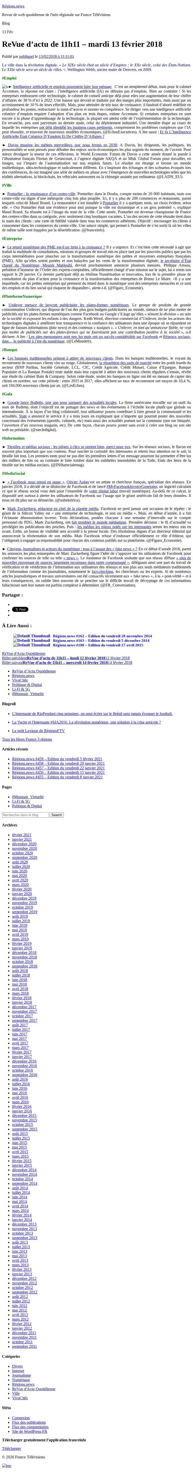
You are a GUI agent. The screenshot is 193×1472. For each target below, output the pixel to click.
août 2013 (20, 1242)
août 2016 (20, 1079)
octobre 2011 (22, 1342)
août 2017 (20, 1025)
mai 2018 (19, 984)
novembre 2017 (24, 1011)
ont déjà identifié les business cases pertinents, (76, 127)
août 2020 (20, 862)
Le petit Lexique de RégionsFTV (38, 731)
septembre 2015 (24, 1129)
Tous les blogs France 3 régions (27, 739)
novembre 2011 (24, 1337)
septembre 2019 (24, 912)
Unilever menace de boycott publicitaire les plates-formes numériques (69, 305)
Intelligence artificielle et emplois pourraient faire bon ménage (62, 87)
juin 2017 (19, 1034)
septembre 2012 (24, 1292)
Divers (17, 1366)
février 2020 (21, 889)
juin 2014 (19, 1197)
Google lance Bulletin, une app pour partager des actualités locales (62, 402)
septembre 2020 (24, 857)
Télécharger (11, 1448)
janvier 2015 (22, 1165)
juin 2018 (19, 980)
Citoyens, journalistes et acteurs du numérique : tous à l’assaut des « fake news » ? (72, 549)
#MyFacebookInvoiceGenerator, (132, 486)
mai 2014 (19, 1201)
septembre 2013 (24, 1238)
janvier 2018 (22, 1002)
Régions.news (13, 6)
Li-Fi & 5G (21, 689)
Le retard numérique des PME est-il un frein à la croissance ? (56, 247)
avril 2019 (20, 934)
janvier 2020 (22, 894)
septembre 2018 (24, 966)
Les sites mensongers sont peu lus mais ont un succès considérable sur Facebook (93, 336)
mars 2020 (20, 884)
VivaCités (20, 680)
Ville (16, 1393)
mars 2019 (20, 939)
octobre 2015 (22, 1124)
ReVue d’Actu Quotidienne (34, 671)
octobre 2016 (22, 1070)
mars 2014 (20, 1210)
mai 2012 (19, 1310)
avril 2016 (20, 1097)
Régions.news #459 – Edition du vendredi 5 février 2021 (57, 759)
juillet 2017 (21, 1029)
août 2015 (20, 1133)
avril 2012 (20, 1315)
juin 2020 (19, 871)
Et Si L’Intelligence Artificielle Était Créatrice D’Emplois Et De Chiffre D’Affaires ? (96, 134)
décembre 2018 (24, 952)
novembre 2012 (24, 1283)
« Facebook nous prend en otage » (36, 482)
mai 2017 (19, 1038)
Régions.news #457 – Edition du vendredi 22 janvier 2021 (58, 768)
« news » (70, 558)
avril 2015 (20, 1152)
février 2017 (21, 1052)
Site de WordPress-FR (29, 1431)
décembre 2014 (24, 1170)
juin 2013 (19, 1251)
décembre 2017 (24, 1007)
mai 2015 (19, 1147)
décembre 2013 (24, 1224)
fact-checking (102, 571)
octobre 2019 (22, 907)
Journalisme (21, 1375)
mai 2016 (19, 1093)
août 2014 (20, 1188)
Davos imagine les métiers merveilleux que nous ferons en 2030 (62, 145)
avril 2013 (20, 1260)
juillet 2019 (21, 921)
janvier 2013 (22, 1274)
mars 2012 (20, 1319)
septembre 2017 (24, 1020)
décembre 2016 (24, 1061)
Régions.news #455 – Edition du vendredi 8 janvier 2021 (57, 777)
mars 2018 (20, 993)
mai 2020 (19, 875)
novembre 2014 (24, 1174)
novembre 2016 (24, 1066)
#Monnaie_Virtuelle (28, 694)
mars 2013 (20, 1265)
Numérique (21, 1380)
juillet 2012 (21, 1301)
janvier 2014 (22, 1219)
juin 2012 (19, 1305)
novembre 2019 (24, 903)
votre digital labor (103, 491)
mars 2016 (20, 1102)
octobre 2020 (22, 853)
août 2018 (20, 971)
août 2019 (20, 916)
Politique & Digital (27, 685)
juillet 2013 (21, 1247)
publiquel (26, 56)
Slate (23, 416)
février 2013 (21, 1269)
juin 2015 (19, 1143)
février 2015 (21, 1161)
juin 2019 (19, 925)
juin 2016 (19, 1088)
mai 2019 (19, 930)
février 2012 (21, 1324)
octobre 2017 (22, 1016)
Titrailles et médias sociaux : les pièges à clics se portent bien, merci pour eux (68, 447)
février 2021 (21, 835)
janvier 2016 (22, 1111)
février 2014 (21, 1215)
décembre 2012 (24, 1278)
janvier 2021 (22, 839)
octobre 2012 (22, 1287)
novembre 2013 (24, 1229)
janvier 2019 (22, 948)
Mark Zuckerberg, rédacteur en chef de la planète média (52, 509)
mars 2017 (20, 1047)
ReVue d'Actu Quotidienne (23, 653)
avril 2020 (20, 880)
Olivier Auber (78, 482)
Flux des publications (29, 1422)
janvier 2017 (22, 1057)
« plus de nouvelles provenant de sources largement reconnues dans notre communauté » (96, 560)
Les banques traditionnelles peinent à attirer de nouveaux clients (60, 358)
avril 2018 (20, 989)
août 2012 (20, 1296)
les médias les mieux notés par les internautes (114, 527)
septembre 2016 (24, 1075)
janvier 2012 (22, 1328)
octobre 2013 (22, 1233)
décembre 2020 (24, 844)
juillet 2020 (21, 866)
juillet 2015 (21, 1138)
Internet (18, 1371)
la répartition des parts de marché (125, 363)
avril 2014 (20, 1206)
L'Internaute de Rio (92, 713)
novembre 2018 (24, 957)
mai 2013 (19, 1256)
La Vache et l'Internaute (86, 722)
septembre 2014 (24, 1183)
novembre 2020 (24, 848)
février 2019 (21, 943)
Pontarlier (110, 203)
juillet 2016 (21, 1084)
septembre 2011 (24, 1346)
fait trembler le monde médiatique (99, 522)
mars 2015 (20, 1156)
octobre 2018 (22, 961)
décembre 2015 (24, 1115)
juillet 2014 (21, 1192)
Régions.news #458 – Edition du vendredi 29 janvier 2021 (58, 763)
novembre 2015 (24, 1120)
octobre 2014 (22, 1179)
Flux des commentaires (30, 1427)
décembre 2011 (24, 1333)
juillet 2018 (21, 975)
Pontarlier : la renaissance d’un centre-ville (41, 194)
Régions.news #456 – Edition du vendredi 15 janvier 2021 (58, 772)
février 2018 (21, 998)
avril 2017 (20, 1043)
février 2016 (21, 1106)
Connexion (21, 1418)
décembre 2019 (24, 898)
